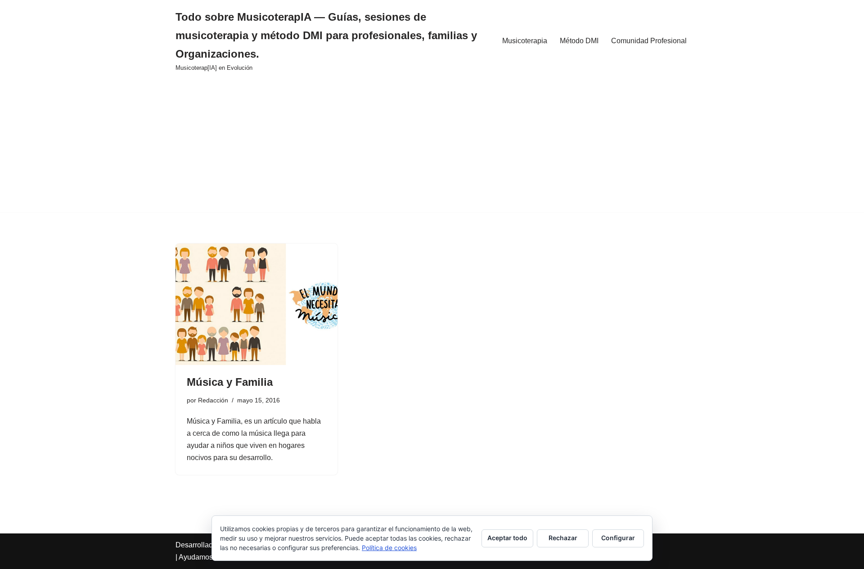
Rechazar (563, 538)
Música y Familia (230, 382)
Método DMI (579, 41)
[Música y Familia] (257, 304)
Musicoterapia (524, 41)
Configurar (618, 538)
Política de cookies (389, 547)
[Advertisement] (432, 149)
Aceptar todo (507, 538)
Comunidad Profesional (649, 41)
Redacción (213, 400)
